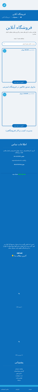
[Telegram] (18, 253)
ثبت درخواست (19, 375)
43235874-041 (17, 156)
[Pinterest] (19, 253)
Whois (19, 380)
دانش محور (19, 373)
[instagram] (17, 253)
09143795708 (17, 164)
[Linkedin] (20, 253)
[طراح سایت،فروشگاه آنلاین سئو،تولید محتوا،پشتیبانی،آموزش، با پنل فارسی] (31, 5)
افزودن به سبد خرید (18, 82)
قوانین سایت (19, 378)
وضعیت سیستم (19, 368)
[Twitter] (21, 253)
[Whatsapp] (16, 253)
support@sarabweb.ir (17, 160)
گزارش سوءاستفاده (19, 371)
